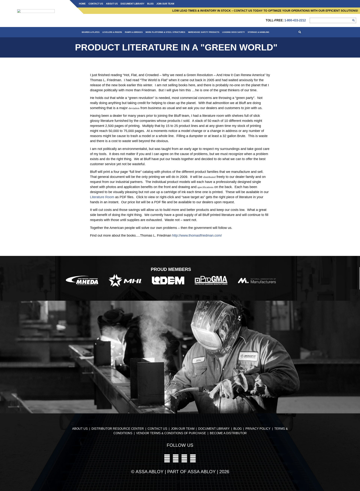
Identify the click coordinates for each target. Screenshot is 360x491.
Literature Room (102, 197)
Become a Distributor (228, 433)
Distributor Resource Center (118, 428)
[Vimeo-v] (167, 458)
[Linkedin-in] (193, 458)
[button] (299, 32)
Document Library (132, 3)
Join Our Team (165, 3)
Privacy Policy (258, 428)
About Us (112, 3)
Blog (150, 3)
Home (82, 3)
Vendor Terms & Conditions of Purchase (171, 433)
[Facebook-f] (184, 458)
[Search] (353, 20)
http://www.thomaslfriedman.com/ (197, 235)
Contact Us (95, 3)
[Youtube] (175, 458)
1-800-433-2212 (295, 20)
